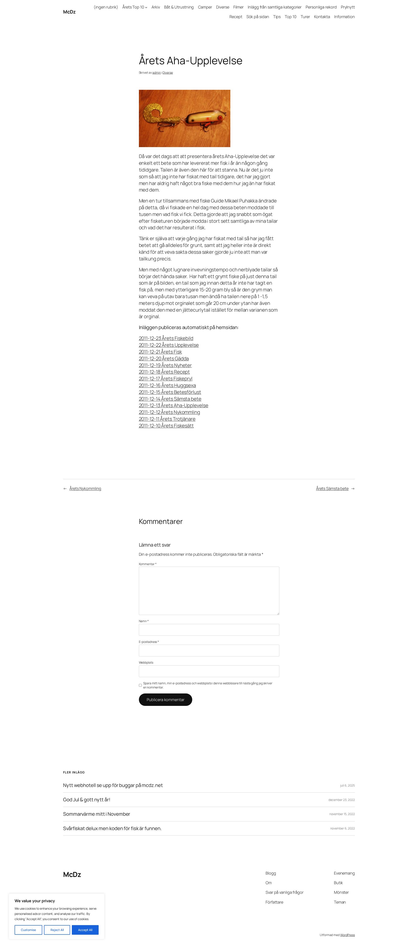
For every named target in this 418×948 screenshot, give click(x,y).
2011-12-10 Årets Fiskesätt (166, 425)
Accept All (85, 930)
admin (156, 72)
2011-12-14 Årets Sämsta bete (170, 399)
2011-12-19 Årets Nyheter (165, 365)
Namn (144, 621)
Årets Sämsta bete (332, 488)
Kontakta (322, 16)
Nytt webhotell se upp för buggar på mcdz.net (113, 785)
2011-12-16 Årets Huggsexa (167, 385)
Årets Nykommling (85, 488)
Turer (305, 16)
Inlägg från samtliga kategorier (275, 7)
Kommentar (148, 564)
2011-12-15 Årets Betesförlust (170, 392)
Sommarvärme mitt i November (96, 814)
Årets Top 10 (133, 7)
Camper (205, 7)
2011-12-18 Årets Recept (164, 372)
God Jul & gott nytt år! (86, 799)
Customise (28, 930)
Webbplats (146, 662)
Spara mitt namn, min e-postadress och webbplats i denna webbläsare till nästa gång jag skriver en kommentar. (207, 685)
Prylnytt (348, 7)
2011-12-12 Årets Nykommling (169, 412)
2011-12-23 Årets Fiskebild (166, 338)
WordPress (347, 935)
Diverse (222, 7)
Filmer (238, 7)
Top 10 (290, 16)
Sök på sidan (257, 16)
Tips (277, 16)
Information (344, 16)
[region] (56, 916)
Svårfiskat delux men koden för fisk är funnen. (112, 828)
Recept (235, 16)
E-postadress (149, 642)
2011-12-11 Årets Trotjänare (167, 419)
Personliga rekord (321, 7)
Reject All (57, 930)
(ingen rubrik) (106, 7)
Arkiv (156, 7)
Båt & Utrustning (179, 7)
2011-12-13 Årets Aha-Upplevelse (173, 405)
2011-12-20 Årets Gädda (164, 358)
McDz (69, 11)
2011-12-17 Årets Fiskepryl (165, 378)
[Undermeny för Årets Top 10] (146, 7)
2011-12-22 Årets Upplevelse (169, 345)
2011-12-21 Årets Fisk (160, 351)
